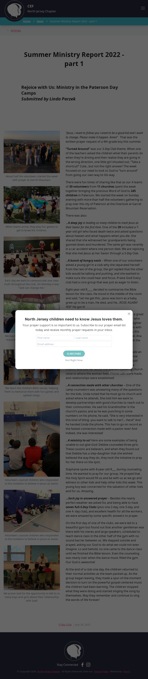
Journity (124, 372)
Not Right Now (74, 360)
